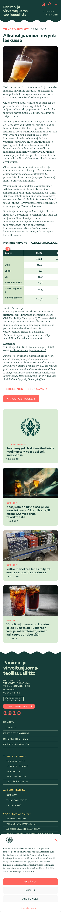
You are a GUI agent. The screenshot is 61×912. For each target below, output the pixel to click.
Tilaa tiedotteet (17, 706)
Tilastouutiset (16, 29)
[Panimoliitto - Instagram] (14, 713)
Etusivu (9, 722)
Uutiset (11, 795)
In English (52, 15)
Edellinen (14, 389)
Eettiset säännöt (16, 733)
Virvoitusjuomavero (21, 824)
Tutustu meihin (14, 756)
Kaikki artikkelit (21, 398)
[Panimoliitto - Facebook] (5, 713)
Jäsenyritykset (17, 766)
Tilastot (9, 727)
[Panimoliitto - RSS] (19, 713)
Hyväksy (30, 881)
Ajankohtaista (14, 790)
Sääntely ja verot (17, 814)
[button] (56, 840)
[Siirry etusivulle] (15, 10)
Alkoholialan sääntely (23, 829)
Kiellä (30, 890)
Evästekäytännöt (29, 908)
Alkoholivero (16, 819)
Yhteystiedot (49, 11)
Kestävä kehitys (17, 781)
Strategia (13, 771)
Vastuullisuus (16, 776)
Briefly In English (17, 739)
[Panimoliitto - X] (10, 713)
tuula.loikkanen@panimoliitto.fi (28, 350)
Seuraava (36, 389)
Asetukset (30, 898)
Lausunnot (14, 805)
